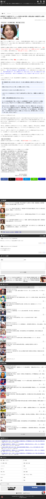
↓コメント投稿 (42, 235)
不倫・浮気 (2, 471)
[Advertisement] (23, 9)
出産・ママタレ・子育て (28, 474)
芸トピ (3, 2)
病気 (20, 232)
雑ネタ (2, 477)
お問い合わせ (27, 493)
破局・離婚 (25, 471)
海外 (24, 480)
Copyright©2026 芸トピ (23, 497)
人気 (37, 2)
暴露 (24, 477)
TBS (4, 232)
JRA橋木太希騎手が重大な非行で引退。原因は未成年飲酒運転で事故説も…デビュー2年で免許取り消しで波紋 (22, 447)
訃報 (1, 480)
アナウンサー (9, 13)
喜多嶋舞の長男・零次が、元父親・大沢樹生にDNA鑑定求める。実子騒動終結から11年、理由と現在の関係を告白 (23, 441)
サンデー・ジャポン (10, 232)
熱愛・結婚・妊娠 (27, 463)
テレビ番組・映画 (11, 22)
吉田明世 (17, 232)
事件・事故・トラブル (20, 22)
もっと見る (23, 434)
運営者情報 (19, 493)
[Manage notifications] (2, 497)
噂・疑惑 (25, 460)
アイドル (25, 468)
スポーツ (2, 468)
